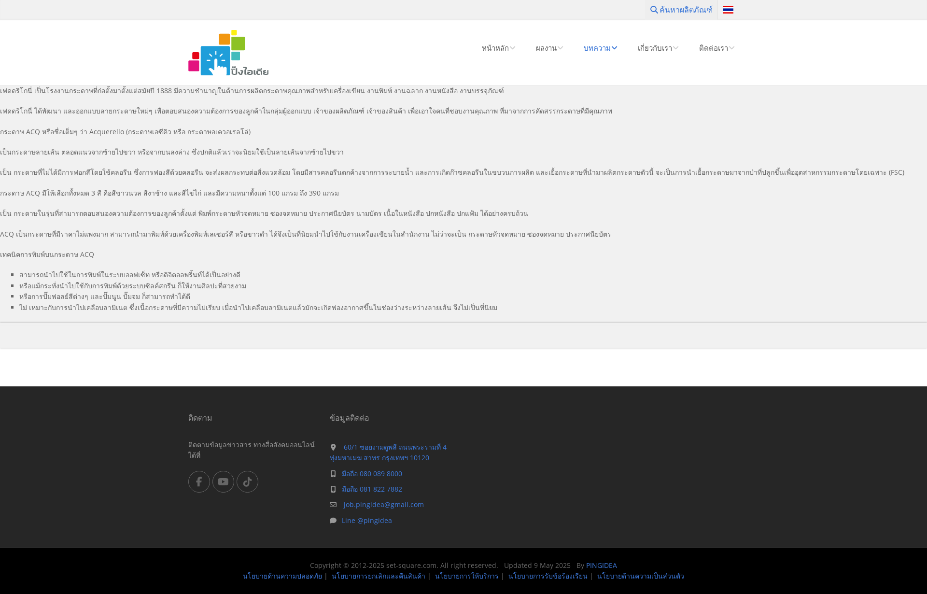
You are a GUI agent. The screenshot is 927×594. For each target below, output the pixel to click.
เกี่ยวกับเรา (655, 48)
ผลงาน (546, 48)
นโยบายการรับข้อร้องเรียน (548, 575)
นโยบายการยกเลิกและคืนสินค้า (378, 575)
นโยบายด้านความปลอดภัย (282, 575)
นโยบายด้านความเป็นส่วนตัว (640, 575)
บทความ (597, 48)
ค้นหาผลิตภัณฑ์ (685, 9)
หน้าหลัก (495, 48)
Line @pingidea (367, 520)
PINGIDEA (601, 565)
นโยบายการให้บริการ (467, 575)
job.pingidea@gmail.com (383, 504)
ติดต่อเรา (713, 48)
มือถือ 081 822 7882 (372, 489)
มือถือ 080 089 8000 (372, 473)
